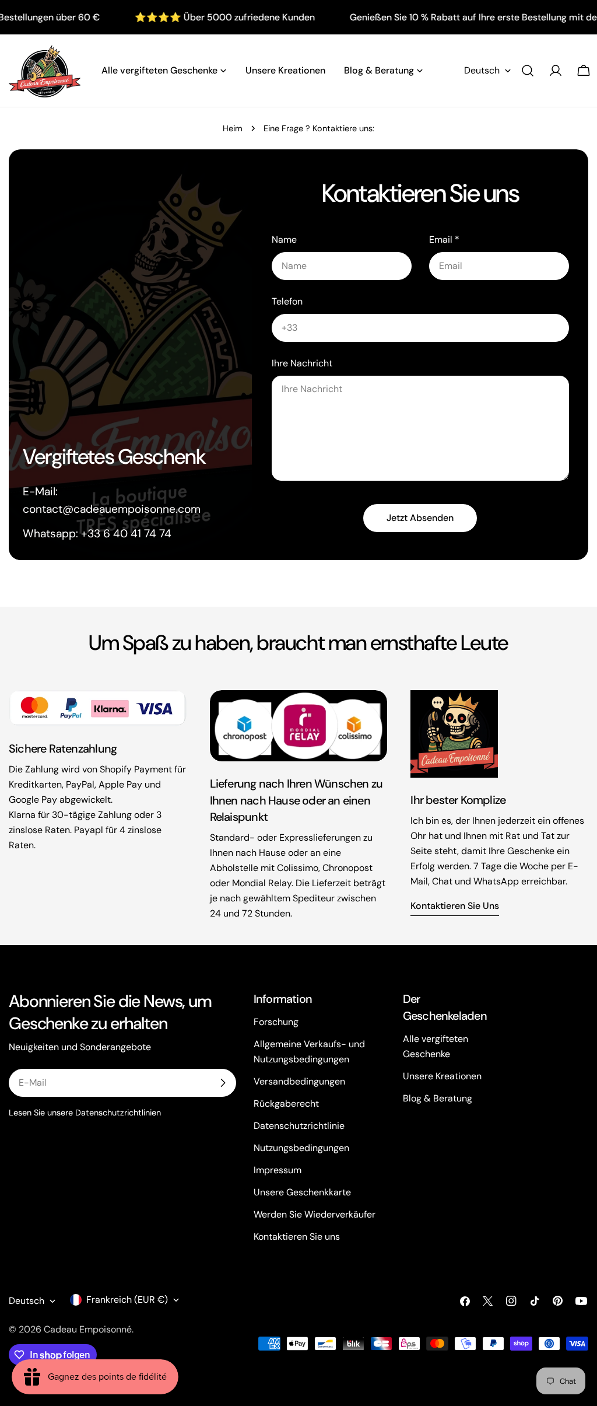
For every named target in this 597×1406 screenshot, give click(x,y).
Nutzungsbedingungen (301, 1148)
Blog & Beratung (437, 1098)
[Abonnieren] (222, 1083)
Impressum (277, 1170)
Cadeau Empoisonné (88, 1329)
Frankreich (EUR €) (127, 1299)
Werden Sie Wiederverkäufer (314, 1214)
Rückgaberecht (286, 1103)
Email (444, 239)
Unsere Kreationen (442, 1076)
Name (284, 239)
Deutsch (482, 70)
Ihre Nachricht (302, 363)
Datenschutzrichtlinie (299, 1126)
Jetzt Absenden (420, 518)
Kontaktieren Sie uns (454, 906)
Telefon (287, 301)
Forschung (276, 1022)
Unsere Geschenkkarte (302, 1192)
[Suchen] (527, 70)
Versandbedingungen (299, 1081)
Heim (233, 128)
